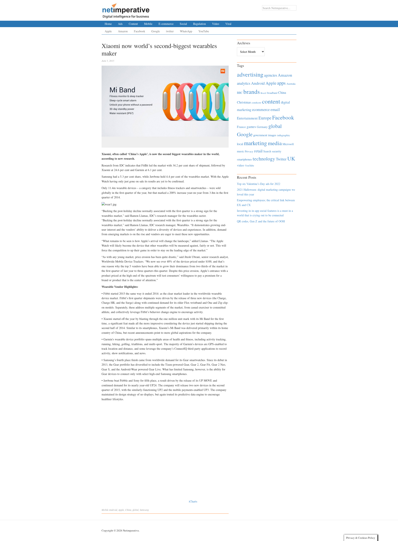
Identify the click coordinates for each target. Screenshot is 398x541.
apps (281, 83)
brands (251, 91)
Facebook (139, 31)
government (260, 135)
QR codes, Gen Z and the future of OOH (261, 221)
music (240, 151)
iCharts (193, 501)
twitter (170, 31)
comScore (256, 102)
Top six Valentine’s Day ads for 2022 (258, 184)
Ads (120, 24)
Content (133, 24)
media (275, 143)
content (271, 101)
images (272, 135)
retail (258, 151)
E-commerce (166, 24)
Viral (228, 24)
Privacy (249, 151)
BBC (240, 93)
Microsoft (288, 144)
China (128, 509)
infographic (283, 135)
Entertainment (247, 118)
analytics (243, 83)
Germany (262, 127)
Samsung (144, 509)
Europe (264, 118)
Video (215, 24)
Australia (290, 83)
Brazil (263, 93)
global (135, 509)
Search (267, 151)
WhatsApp (186, 31)
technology (264, 158)
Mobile (148, 24)
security (276, 151)
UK (291, 158)
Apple (108, 31)
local (240, 144)
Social (183, 24)
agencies (270, 75)
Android (113, 509)
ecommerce (261, 109)
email (275, 109)
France (241, 127)
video (240, 165)
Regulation (199, 24)
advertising (250, 74)
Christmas (244, 102)
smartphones (244, 159)
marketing (255, 143)
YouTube (203, 31)
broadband (272, 92)
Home (108, 24)
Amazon (123, 31)
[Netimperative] (126, 9)
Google (155, 31)
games (251, 126)
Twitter (281, 159)
